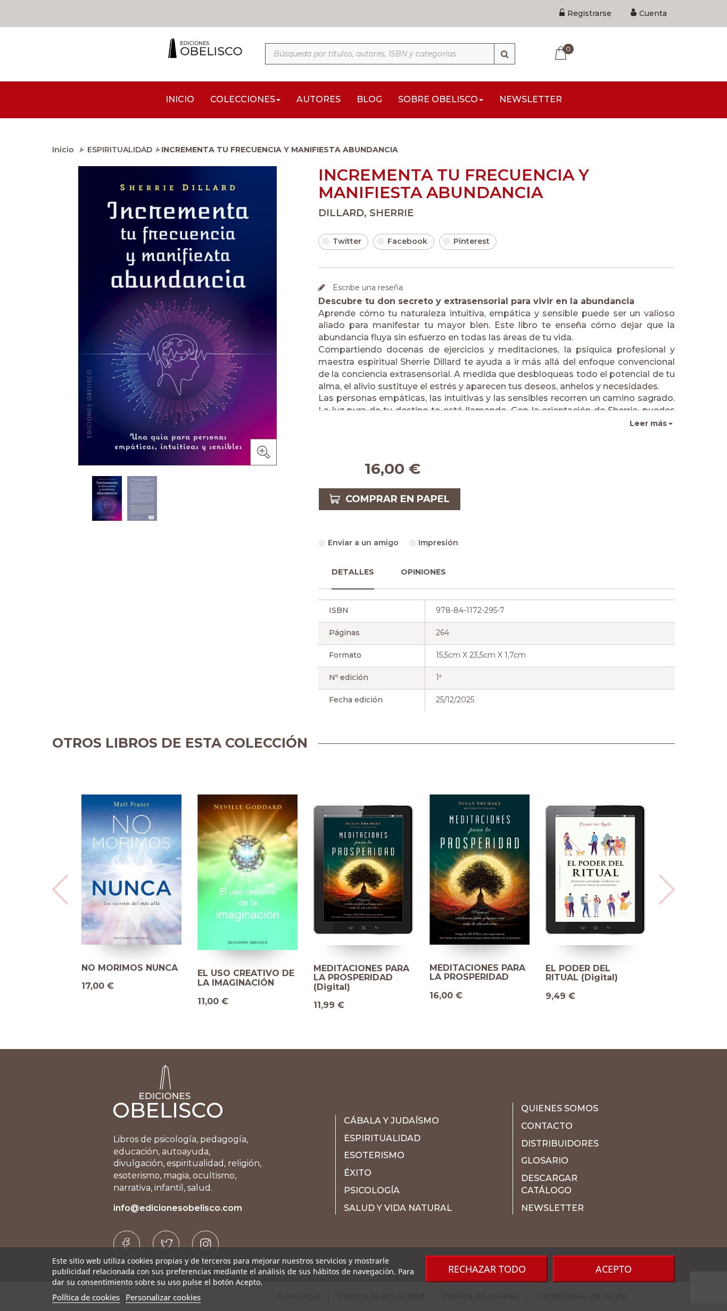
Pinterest (471, 241)
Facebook (407, 241)
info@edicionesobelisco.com (177, 1208)
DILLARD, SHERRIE (366, 213)
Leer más (648, 423)
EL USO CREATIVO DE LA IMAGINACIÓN (245, 978)
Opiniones (423, 572)
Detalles (353, 572)
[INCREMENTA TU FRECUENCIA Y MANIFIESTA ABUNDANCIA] (107, 498)
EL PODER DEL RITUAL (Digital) (582, 973)
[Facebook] (126, 1244)
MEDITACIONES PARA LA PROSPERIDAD (477, 972)
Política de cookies (86, 1297)
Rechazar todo (487, 1269)
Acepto (614, 1269)
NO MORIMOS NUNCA (129, 968)
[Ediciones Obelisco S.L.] (204, 48)
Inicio (63, 149)
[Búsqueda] (504, 53)
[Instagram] (205, 1244)
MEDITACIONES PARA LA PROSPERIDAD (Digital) (361, 978)
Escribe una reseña (367, 287)
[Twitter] (166, 1244)
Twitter (347, 241)
